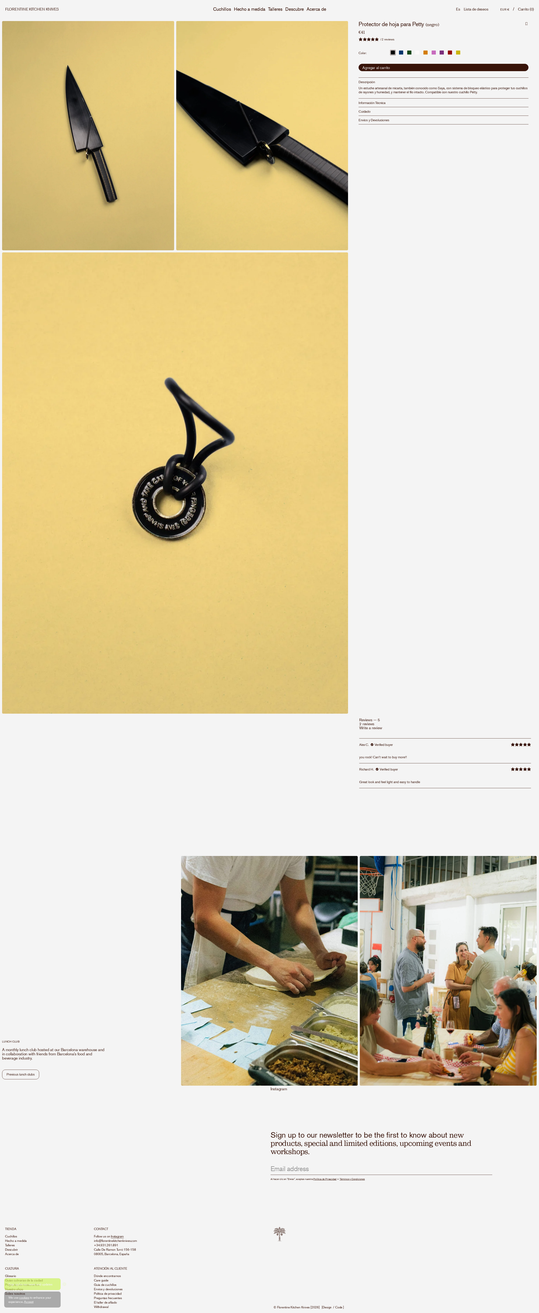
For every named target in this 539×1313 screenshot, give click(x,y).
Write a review (370, 728)
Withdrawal (101, 1307)
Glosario (10, 1276)
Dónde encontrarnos (107, 1276)
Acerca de (316, 9)
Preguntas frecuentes (108, 1298)
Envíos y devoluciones (108, 1289)
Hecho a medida (249, 9)
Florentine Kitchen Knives (293, 1307)
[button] (526, 9)
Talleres (275, 9)
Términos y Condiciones (352, 1179)
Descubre (294, 9)
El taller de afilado (105, 1302)
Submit (482, 1169)
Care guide (101, 1280)
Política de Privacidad (324, 1179)
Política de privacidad (107, 1293)
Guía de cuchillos (105, 1284)
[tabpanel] (445, 763)
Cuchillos (222, 9)
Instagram (279, 1089)
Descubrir (11, 1249)
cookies (24, 1297)
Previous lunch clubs (21, 1074)
